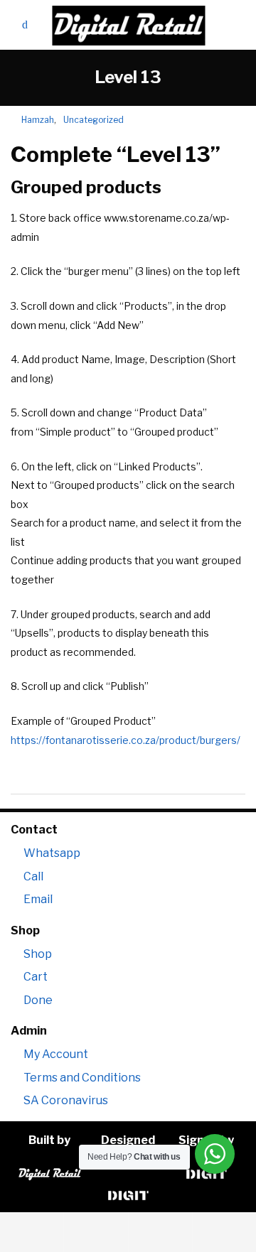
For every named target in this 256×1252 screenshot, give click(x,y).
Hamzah (32, 119)
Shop (37, 954)
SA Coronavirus (65, 1100)
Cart (35, 976)
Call (33, 876)
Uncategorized (93, 119)
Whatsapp (51, 853)
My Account (55, 1054)
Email (38, 899)
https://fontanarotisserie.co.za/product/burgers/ (125, 740)
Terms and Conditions (82, 1077)
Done (38, 1000)
